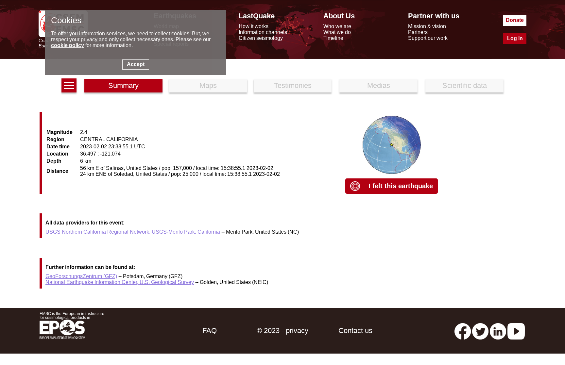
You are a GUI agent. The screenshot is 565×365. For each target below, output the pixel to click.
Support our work (428, 38)
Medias (378, 85)
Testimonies (293, 85)
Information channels (263, 32)
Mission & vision (427, 26)
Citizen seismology (261, 38)
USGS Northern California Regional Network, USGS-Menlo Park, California (132, 232)
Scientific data (464, 85)
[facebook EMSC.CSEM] (462, 330)
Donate (515, 20)
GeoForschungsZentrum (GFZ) (81, 276)
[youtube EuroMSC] (516, 330)
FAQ (209, 330)
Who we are (337, 26)
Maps (208, 85)
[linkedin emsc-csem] (498, 330)
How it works (253, 26)
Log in (515, 38)
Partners (418, 32)
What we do (337, 32)
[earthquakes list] (69, 85)
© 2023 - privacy (282, 330)
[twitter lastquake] (480, 330)
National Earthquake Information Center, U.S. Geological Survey (119, 282)
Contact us (355, 330)
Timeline (333, 38)
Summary (123, 85)
